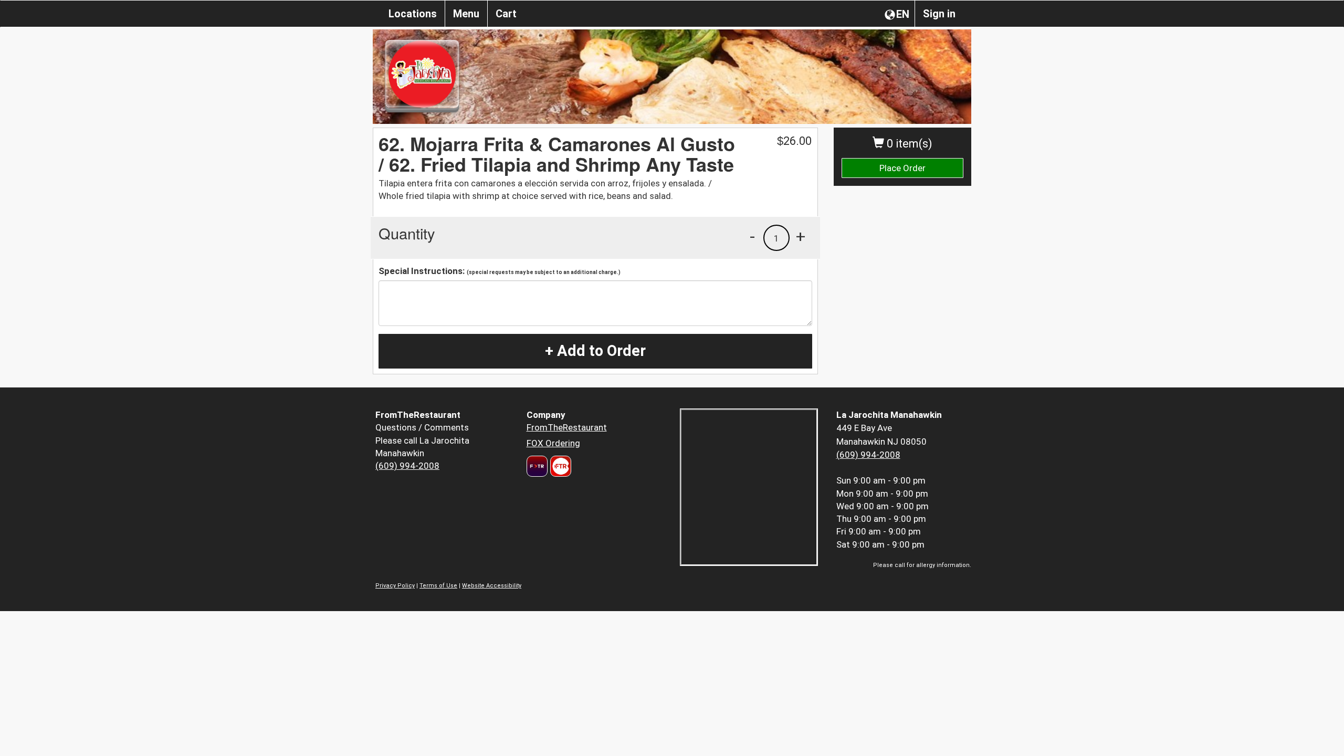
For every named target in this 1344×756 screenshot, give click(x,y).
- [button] (752, 236)
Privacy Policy (395, 585)
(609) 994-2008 (407, 465)
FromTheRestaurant (567, 427)
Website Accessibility (491, 585)
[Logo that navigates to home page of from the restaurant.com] (537, 466)
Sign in (939, 13)
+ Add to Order (595, 351)
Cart (506, 13)
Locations (412, 13)
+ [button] (800, 236)
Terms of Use (438, 585)
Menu (466, 13)
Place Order (902, 168)
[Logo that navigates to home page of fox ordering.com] (559, 466)
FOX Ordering (553, 443)
